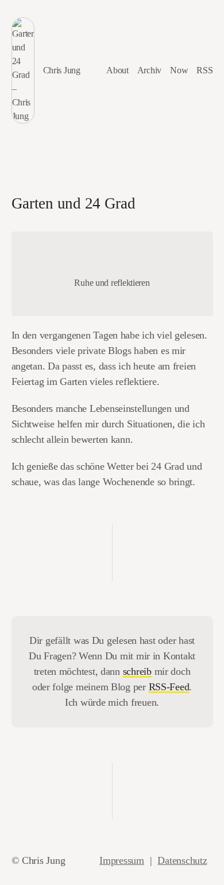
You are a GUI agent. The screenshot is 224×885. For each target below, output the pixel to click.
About (117, 70)
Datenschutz (182, 860)
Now (179, 70)
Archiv (149, 70)
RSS (204, 70)
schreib (137, 671)
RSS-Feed (169, 687)
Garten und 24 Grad (73, 203)
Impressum (121, 860)
